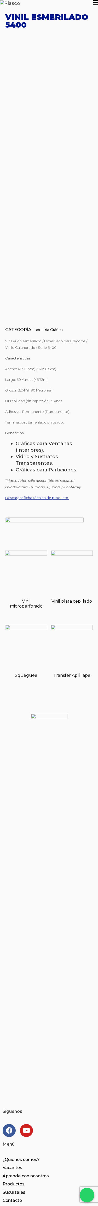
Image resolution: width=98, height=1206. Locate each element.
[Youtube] (26, 1130)
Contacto (12, 1200)
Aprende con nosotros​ (26, 1175)
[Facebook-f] (9, 1130)
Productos (14, 1184)
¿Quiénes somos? (21, 1159)
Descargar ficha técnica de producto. (37, 498)
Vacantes (12, 1167)
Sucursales (14, 1192)
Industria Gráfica (48, 329)
